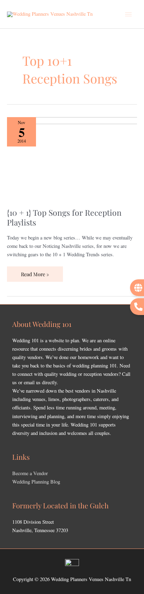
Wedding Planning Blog (36, 481)
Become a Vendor (30, 473)
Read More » (35, 272)
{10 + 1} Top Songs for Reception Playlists (64, 217)
